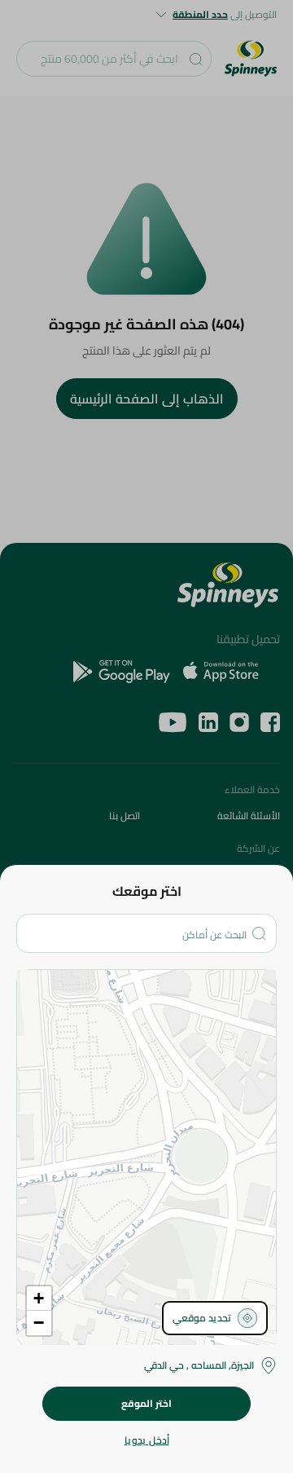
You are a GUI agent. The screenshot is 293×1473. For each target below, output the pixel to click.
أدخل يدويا (147, 1440)
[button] (39, 1298)
